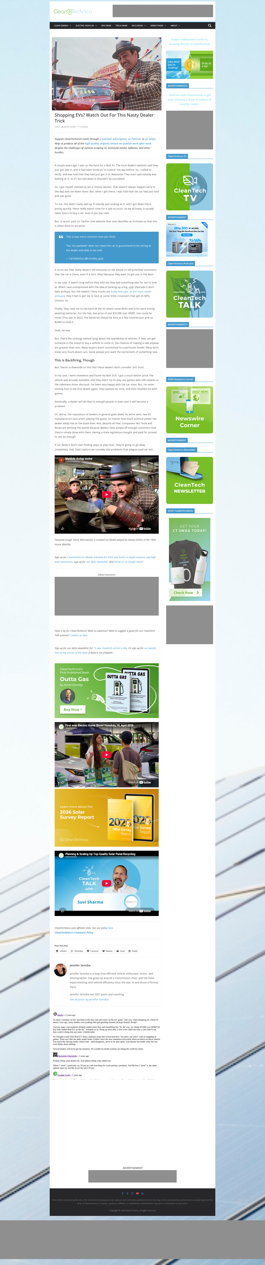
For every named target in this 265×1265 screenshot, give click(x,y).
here (110, 928)
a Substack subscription (113, 139)
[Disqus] (106, 1045)
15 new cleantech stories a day (110, 648)
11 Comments (82, 127)
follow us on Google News (128, 561)
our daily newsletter (97, 561)
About (174, 25)
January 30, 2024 (113, 258)
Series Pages (156, 25)
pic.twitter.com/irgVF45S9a (119, 250)
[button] (69, 26)
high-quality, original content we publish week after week (118, 143)
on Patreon (134, 139)
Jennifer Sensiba (70, 127)
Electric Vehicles (85, 25)
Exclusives (137, 25)
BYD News (106, 25)
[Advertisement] (163, 11)
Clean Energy (61, 25)
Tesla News (121, 25)
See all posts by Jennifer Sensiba (89, 999)
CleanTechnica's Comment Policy (74, 932)
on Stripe (150, 139)
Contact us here (78, 635)
